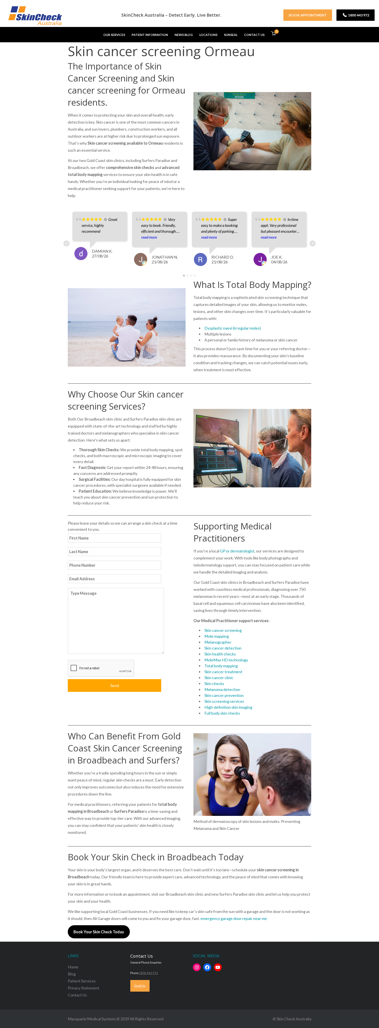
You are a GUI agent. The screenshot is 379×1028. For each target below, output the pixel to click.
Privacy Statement (83, 987)
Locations (208, 35)
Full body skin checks (222, 713)
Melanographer (217, 642)
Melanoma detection (222, 689)
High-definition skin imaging (228, 707)
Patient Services (82, 980)
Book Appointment (308, 15)
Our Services (114, 35)
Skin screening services (224, 701)
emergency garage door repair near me (233, 918)
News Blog (184, 35)
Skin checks (214, 683)
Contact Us (254, 35)
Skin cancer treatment (223, 671)
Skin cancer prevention (224, 695)
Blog (72, 973)
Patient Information (150, 35)
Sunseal (231, 35)
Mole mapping (216, 636)
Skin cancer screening (223, 630)
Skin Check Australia (294, 1018)
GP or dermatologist (237, 551)
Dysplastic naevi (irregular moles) (232, 328)
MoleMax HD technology (226, 659)
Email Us (139, 985)
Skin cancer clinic (218, 677)
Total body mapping (221, 665)
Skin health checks (220, 654)
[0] (273, 34)
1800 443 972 (358, 15)
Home (73, 966)
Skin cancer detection (222, 648)
